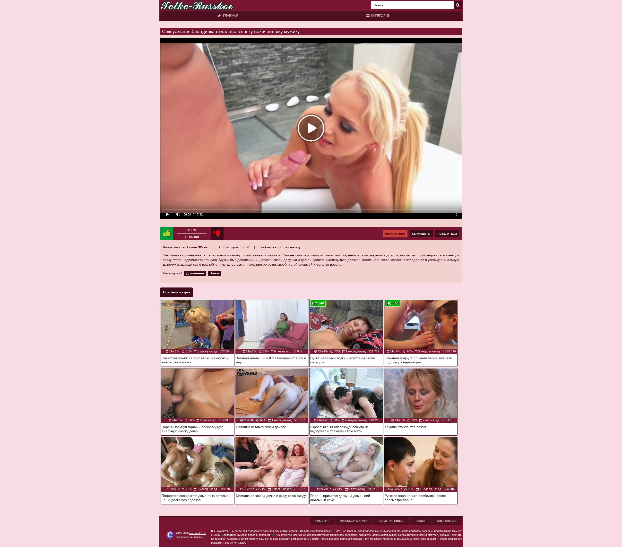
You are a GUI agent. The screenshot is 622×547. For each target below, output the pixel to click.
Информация (395, 233)
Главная (230, 16)
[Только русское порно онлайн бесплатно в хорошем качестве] (196, 5)
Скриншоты (421, 233)
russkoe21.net (197, 533)
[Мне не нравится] (217, 233)
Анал (214, 273)
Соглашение (446, 521)
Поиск (420, 521)
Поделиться (447, 233)
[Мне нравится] (166, 233)
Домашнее (195, 273)
